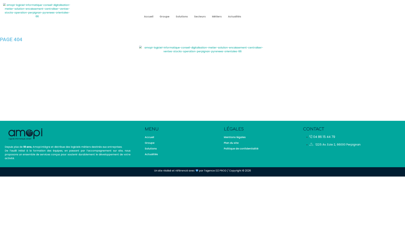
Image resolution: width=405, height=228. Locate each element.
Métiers (217, 16)
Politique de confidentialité (241, 148)
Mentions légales (235, 137)
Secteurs (200, 16)
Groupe (164, 16)
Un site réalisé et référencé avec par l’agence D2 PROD (190, 170)
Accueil (148, 16)
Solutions (182, 16)
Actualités (234, 16)
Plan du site (231, 143)
